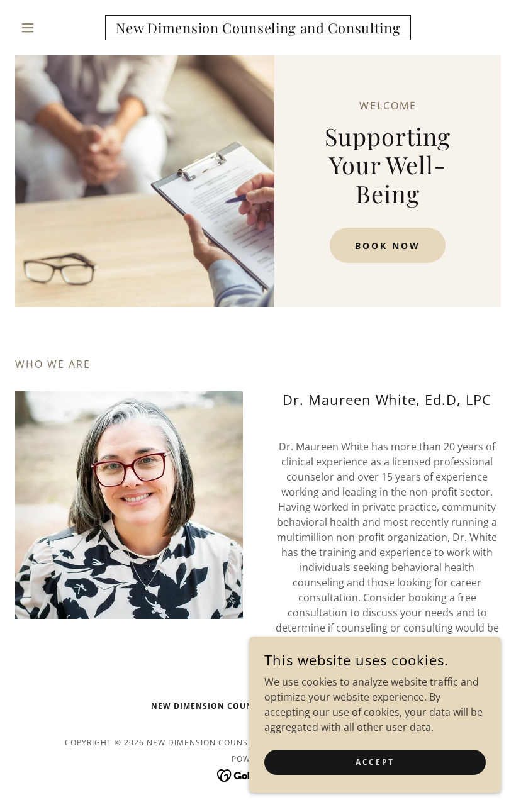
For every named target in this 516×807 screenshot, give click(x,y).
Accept (375, 762)
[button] (51, 27)
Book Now (387, 246)
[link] (258, 29)
